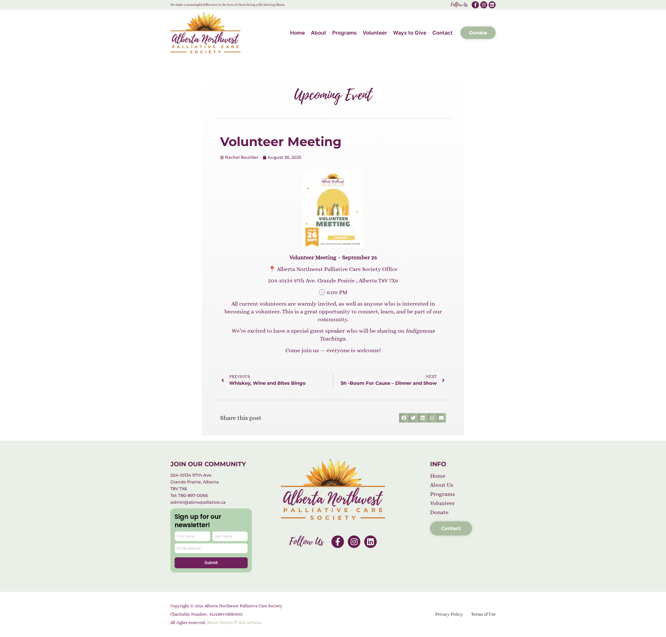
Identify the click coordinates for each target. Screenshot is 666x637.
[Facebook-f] (475, 4)
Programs (344, 33)
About (318, 33)
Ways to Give (409, 33)
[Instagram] (483, 4)
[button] (403, 417)
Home (297, 33)
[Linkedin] (492, 4)
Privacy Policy (449, 614)
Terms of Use (483, 614)
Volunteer (375, 33)
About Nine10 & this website (234, 622)
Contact (442, 33)
